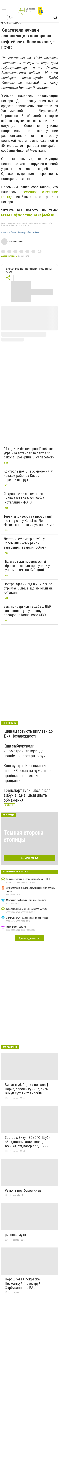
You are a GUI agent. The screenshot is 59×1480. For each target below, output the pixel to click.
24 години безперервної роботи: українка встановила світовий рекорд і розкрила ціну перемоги (29, 453)
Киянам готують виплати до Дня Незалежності (28, 734)
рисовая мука (15, 1235)
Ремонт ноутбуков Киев (23, 1190)
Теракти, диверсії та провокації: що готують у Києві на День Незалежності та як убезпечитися (29, 520)
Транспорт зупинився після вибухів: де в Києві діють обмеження (27, 795)
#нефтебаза (33, 232)
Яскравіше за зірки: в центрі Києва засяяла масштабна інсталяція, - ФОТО (25, 498)
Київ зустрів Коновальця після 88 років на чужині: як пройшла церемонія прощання (28, 773)
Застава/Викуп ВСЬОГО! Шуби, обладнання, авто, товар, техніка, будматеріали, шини (28, 1141)
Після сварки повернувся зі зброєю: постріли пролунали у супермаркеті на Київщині (27, 565)
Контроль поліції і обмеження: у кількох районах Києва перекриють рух (28, 475)
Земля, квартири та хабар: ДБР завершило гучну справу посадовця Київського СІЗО (27, 610)
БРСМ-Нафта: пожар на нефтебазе (27, 215)
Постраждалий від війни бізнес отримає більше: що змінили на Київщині (28, 588)
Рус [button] (11, 17)
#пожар (22, 232)
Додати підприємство (29, 938)
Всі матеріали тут (29, 857)
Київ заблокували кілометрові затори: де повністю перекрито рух (24, 751)
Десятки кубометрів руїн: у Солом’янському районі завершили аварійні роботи (25, 543)
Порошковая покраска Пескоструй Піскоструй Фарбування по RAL (22, 1283)
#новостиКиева (8, 232)
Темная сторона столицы (23, 836)
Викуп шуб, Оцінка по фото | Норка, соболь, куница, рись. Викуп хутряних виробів (27, 1089)
